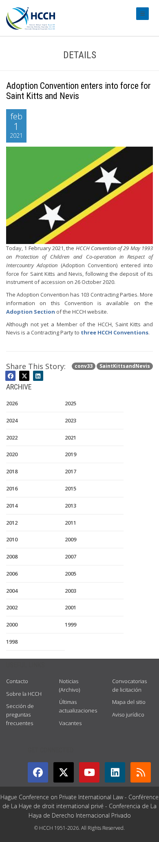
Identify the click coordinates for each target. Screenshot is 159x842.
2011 (70, 522)
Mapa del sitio (129, 702)
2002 (12, 607)
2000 (12, 624)
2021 (70, 437)
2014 (12, 505)
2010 (12, 539)
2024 (12, 420)
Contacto (17, 681)
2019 (70, 454)
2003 (70, 590)
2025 (70, 403)
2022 (12, 437)
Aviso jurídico (128, 714)
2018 (12, 471)
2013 (70, 505)
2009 (70, 539)
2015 (70, 488)
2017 (70, 471)
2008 (12, 556)
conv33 (84, 366)
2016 (12, 488)
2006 (12, 573)
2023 (70, 420)
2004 (12, 590)
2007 (70, 556)
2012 (12, 522)
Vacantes (70, 723)
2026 (12, 403)
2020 (12, 454)
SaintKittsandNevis (124, 366)
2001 (70, 607)
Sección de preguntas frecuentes (20, 714)
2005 (70, 573)
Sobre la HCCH (24, 693)
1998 (12, 641)
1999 (70, 624)
